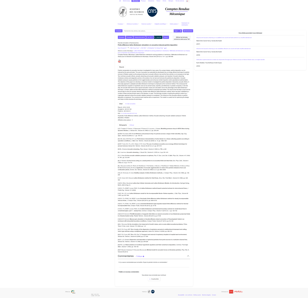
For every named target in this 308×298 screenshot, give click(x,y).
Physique (143, 1)
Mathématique (126, 1)
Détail (121, 104)
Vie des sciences (180, 1)
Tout (176, 31)
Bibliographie (123, 125)
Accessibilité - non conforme (185, 295)
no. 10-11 (150, 37)
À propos (120, 24)
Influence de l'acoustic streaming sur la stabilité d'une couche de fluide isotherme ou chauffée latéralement (224, 37)
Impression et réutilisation (185, 24)
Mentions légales (206, 295)
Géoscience (151, 1)
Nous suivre (198, 295)
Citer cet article (131, 104)
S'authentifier (155, 279)
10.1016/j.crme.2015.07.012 (129, 113)
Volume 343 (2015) (140, 37)
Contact (214, 295)
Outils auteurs (174, 24)
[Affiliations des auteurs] (166, 48)
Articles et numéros (132, 24)
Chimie (164, 1)
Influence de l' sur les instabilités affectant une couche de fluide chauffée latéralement (223, 48)
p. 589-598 (158, 37)
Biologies (171, 1)
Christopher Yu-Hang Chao (155, 48)
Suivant (166, 37)
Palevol (158, 1)
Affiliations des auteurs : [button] (125, 120)
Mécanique (136, 1)
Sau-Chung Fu (122, 48)
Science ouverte (146, 24)
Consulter (118, 31)
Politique (139, 256)
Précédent (121, 37)
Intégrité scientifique (160, 24)
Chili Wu (143, 48)
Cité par (132, 125)
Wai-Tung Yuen (134, 48)
